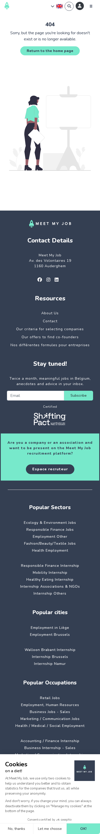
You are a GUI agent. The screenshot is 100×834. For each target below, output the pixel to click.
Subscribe (79, 395)
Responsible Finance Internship (50, 565)
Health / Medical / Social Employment (50, 725)
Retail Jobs (50, 698)
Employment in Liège (50, 627)
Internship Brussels (50, 656)
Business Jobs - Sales (50, 711)
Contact (50, 321)
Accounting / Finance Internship (50, 741)
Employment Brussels (50, 634)
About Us (50, 313)
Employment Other (50, 536)
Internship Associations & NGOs (50, 586)
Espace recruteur (50, 469)
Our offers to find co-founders (50, 337)
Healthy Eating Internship (50, 579)
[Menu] (91, 6)
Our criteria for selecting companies (50, 329)
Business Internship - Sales (50, 747)
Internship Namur (50, 663)
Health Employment (50, 550)
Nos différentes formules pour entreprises (50, 345)
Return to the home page (50, 50)
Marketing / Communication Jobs (50, 718)
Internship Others (50, 593)
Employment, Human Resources (50, 704)
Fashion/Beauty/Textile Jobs (50, 543)
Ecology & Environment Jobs (50, 522)
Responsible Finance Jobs (50, 529)
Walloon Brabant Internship (50, 649)
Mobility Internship (50, 572)
